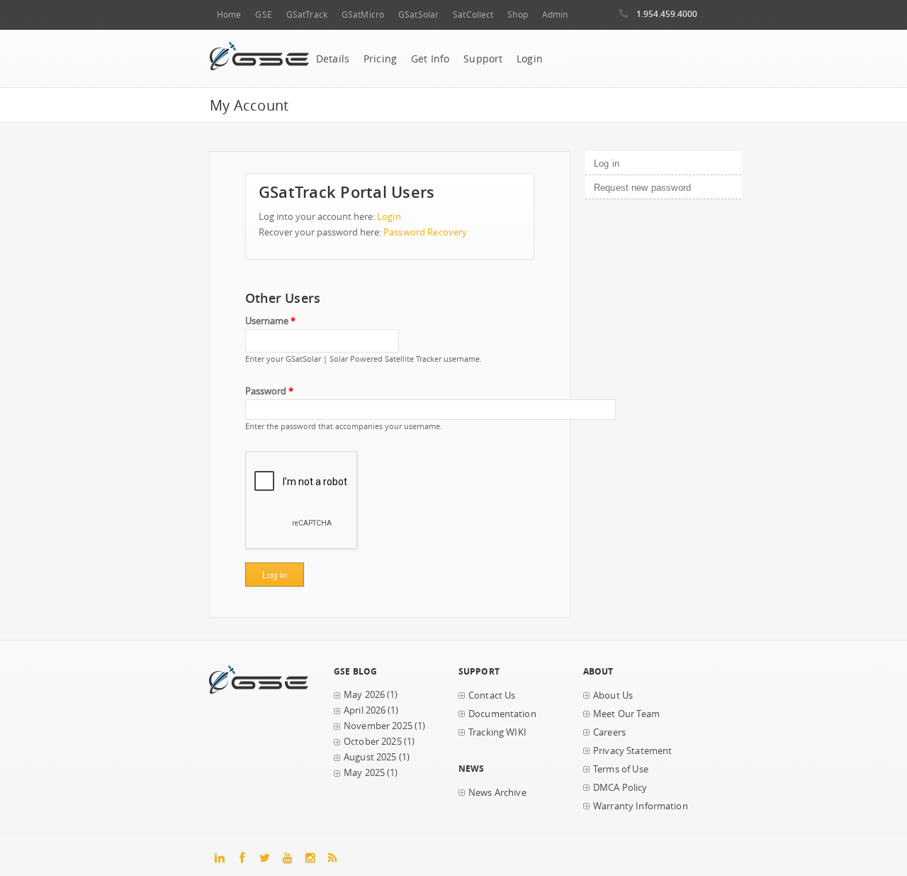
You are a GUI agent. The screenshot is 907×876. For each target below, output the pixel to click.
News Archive (497, 793)
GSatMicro (363, 14)
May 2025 (364, 773)
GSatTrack (306, 14)
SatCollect (473, 14)
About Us (613, 695)
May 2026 (364, 695)
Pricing (380, 58)
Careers (609, 732)
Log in (630, 163)
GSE (263, 14)
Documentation (502, 714)
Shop (517, 14)
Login (530, 58)
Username (270, 321)
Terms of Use (620, 769)
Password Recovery (425, 232)
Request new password (642, 187)
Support (482, 58)
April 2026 (364, 710)
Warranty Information (640, 806)
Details (332, 58)
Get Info (430, 58)
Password (269, 391)
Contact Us (491, 695)
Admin (555, 14)
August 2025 (370, 757)
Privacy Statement (632, 751)
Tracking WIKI (497, 732)
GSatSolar (418, 14)
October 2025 (373, 742)
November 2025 (378, 726)
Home (229, 14)
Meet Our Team (626, 714)
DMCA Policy (620, 788)
